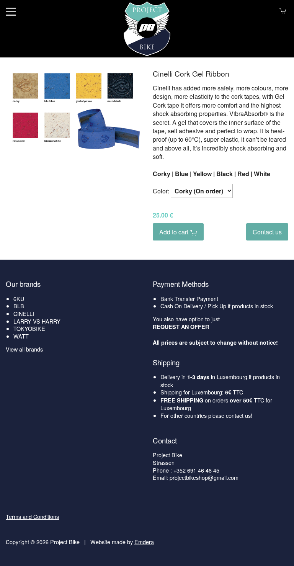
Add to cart (174, 231)
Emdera (144, 542)
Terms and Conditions (32, 516)
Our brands (23, 284)
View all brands (24, 349)
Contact (165, 440)
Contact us (267, 231)
